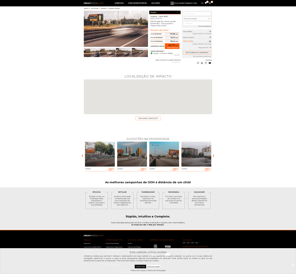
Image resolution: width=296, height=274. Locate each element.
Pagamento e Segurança (114, 247)
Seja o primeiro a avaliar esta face (168, 60)
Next (213, 156)
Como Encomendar (112, 243)
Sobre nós (87, 243)
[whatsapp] (198, 63)
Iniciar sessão (179, 3)
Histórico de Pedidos (134, 247)
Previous (82, 156)
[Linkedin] (202, 63)
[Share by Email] (210, 63)
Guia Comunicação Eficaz (92, 247)
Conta (130, 243)
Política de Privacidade (156, 270)
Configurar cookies (153, 266)
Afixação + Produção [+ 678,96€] (163, 53)
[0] (210, 3)
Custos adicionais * (157, 51)
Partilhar (208, 60)
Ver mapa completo (148, 118)
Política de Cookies (138, 270)
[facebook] (206, 63)
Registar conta (191, 3)
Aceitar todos (140, 266)
